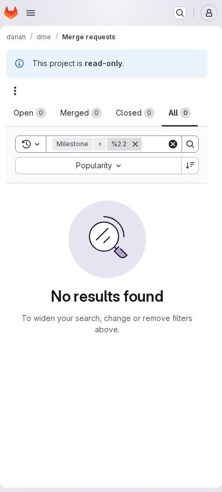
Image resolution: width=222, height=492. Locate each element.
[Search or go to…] (180, 12)
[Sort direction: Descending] (190, 165)
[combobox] (98, 165)
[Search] (190, 144)
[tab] (29, 112)
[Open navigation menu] (30, 13)
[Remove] (135, 144)
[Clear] (172, 144)
